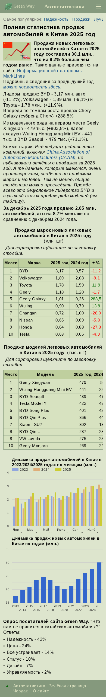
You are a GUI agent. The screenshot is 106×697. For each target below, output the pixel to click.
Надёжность (56, 19)
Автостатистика (64, 6)
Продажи (81, 19)
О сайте (40, 691)
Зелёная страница (67, 685)
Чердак (20, 691)
